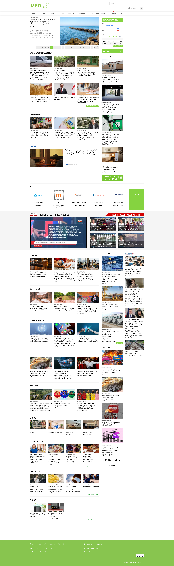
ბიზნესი (33, 255)
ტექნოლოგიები (37, 321)
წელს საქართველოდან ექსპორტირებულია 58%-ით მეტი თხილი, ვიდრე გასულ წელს (64, 308)
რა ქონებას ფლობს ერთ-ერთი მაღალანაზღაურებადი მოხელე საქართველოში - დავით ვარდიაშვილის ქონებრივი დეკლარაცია (87, 135)
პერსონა (34, 386)
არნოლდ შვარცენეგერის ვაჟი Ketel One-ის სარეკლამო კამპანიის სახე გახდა (87, 373)
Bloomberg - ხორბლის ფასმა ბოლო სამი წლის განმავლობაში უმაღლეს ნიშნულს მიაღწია (41, 99)
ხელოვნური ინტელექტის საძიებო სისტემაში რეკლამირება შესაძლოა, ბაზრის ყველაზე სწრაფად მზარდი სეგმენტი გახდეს (62, 375)
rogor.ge (97, 494)
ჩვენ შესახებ (42, 544)
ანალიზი (106, 253)
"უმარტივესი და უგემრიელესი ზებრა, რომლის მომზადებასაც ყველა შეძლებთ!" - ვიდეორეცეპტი (90, 458)
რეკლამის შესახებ (38, 354)
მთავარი (32, 544)
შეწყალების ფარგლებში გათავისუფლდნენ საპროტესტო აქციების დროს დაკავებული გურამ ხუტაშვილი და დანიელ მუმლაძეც (81, 152)
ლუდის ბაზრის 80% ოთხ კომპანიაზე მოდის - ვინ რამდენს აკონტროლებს (38, 274)
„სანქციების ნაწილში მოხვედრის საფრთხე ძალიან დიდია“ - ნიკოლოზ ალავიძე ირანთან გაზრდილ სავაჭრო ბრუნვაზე (87, 310)
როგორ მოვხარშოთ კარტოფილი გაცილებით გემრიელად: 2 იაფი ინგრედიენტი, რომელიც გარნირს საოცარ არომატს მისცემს (56, 488)
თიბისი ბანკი (39, 202)
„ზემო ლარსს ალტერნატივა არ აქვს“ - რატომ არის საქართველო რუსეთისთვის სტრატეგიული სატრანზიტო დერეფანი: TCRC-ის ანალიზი (111, 279)
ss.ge (98, 436)
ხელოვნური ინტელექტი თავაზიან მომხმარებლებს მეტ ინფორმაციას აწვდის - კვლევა (87, 339)
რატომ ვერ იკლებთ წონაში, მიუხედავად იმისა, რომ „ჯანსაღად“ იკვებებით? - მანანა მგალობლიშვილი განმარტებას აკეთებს (38, 458)
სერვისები (61, 544)
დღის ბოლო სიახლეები (41, 53)
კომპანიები (35, 186)
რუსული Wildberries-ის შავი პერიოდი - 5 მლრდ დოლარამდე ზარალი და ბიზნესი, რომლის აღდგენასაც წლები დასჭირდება (110, 451)
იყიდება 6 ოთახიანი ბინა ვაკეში (37, 431)
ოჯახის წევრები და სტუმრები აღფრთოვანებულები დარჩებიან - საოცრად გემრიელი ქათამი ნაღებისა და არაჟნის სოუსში (54, 459)
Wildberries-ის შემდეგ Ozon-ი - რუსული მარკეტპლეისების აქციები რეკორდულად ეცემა (111, 371)
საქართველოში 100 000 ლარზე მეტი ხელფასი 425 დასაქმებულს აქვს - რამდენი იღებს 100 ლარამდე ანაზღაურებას (64, 134)
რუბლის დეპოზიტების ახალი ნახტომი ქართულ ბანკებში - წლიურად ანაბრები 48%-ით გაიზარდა (39, 134)
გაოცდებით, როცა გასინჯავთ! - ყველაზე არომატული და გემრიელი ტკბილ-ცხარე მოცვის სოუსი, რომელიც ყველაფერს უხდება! (73, 458)
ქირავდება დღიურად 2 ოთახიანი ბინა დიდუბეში (55, 431)
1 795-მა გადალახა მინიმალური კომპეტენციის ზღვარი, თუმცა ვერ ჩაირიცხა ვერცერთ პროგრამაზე (88, 100)
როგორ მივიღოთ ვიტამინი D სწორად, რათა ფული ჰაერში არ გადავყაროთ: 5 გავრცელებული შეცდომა (73, 488)
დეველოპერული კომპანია (58, 206)
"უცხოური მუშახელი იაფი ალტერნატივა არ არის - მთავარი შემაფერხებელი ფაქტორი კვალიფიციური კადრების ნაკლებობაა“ (86, 276)
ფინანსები (35, 115)
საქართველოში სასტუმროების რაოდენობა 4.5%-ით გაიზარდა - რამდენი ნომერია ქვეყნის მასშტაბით (110, 169)
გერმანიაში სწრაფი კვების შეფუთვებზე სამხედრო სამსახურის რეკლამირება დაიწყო (39, 374)
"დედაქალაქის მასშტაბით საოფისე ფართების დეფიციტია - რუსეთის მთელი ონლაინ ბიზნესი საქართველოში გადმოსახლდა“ (110, 108)
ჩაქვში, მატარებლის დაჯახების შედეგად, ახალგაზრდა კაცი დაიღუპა (134, 353)
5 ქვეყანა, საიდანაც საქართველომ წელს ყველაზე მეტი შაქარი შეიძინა (40, 308)
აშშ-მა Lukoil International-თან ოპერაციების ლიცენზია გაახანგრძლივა (111, 423)
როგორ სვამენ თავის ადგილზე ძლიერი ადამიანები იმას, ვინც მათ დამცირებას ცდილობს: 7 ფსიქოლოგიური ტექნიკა (37, 488)
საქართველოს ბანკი (79, 202)
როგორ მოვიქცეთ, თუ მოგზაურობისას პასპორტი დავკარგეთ (91, 486)
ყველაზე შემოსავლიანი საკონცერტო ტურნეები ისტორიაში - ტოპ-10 (62, 405)
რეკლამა (52, 544)
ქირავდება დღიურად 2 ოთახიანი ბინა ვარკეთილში (72, 432)
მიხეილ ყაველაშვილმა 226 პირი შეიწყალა (64, 98)
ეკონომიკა (35, 289)
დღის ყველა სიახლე (92, 105)
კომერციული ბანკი (39, 205)
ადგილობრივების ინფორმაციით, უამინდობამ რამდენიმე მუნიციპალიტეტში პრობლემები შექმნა (87, 73)
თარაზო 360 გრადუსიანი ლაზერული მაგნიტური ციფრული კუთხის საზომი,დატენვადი (55, 516)
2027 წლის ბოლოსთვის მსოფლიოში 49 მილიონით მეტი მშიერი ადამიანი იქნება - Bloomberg (110, 307)
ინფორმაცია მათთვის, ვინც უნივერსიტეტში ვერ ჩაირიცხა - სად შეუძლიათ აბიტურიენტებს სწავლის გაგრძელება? (134, 271)
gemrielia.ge (96, 466)
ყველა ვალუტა (117, 45)
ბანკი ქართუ (118, 202)
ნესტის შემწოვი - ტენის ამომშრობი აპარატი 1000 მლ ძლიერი (37, 515)
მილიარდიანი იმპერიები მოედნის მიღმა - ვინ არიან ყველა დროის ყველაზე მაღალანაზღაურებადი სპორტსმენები (86, 407)
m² (59, 202)
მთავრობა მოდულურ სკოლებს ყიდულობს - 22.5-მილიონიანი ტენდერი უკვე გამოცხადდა (110, 80)
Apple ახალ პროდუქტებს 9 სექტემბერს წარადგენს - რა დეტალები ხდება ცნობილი (39, 339)
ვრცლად (118, 343)
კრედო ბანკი (98, 202)
